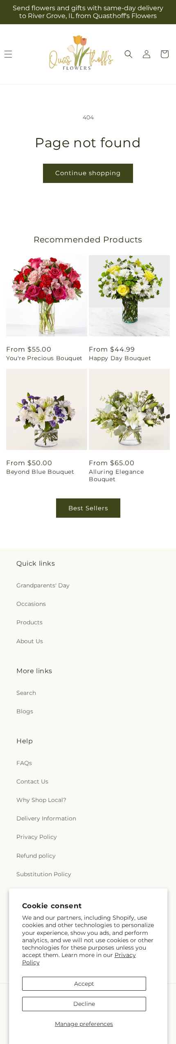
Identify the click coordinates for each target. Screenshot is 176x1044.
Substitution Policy (43, 874)
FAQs (24, 763)
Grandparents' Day (43, 585)
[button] (129, 54)
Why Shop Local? (41, 800)
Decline (84, 1003)
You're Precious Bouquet (44, 358)
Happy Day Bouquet (120, 358)
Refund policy (36, 855)
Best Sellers (88, 508)
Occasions (31, 604)
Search (26, 693)
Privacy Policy (36, 837)
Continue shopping (88, 173)
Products (29, 622)
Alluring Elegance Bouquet (116, 475)
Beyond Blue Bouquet (40, 471)
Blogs (24, 711)
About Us (29, 641)
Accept (84, 983)
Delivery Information (46, 818)
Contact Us (32, 781)
